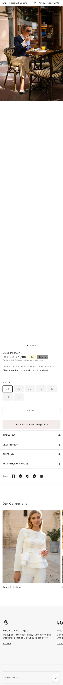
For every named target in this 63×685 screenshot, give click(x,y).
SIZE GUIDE (9, 435)
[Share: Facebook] (13, 476)
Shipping (19, 360)
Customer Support (10, 677)
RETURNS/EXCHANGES (15, 463)
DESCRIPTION (10, 444)
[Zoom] (31, 53)
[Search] (53, 11)
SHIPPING (8, 454)
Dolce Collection (11, 587)
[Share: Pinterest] (27, 476)
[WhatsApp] (34, 476)
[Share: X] (20, 476)
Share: (5, 476)
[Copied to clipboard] (41, 476)
